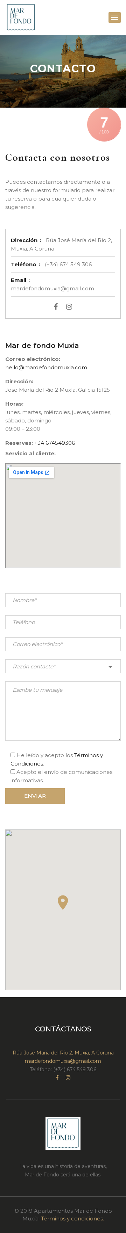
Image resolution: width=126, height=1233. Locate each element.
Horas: (14, 403)
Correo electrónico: (32, 359)
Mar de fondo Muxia (42, 345)
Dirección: (19, 381)
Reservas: (19, 443)
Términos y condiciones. (72, 1218)
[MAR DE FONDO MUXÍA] (20, 17)
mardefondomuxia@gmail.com (63, 1061)
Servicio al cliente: (30, 453)
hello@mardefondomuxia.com (46, 367)
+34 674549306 (54, 443)
